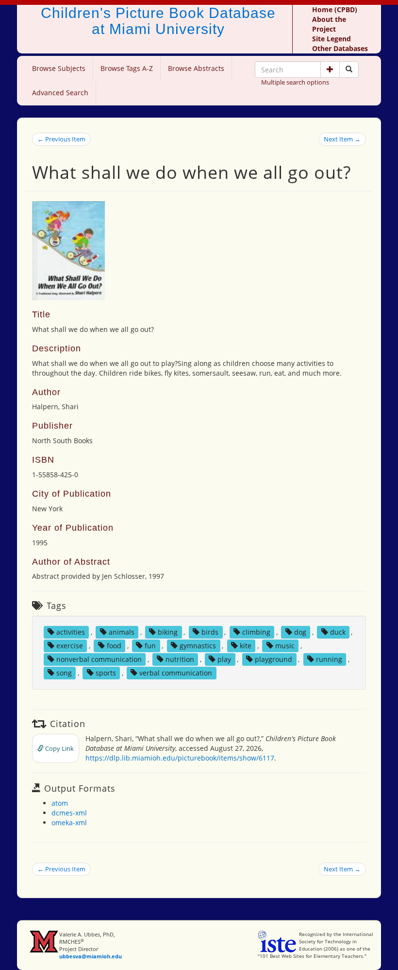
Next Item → (342, 139)
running (329, 659)
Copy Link (59, 748)
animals (121, 632)
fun (150, 645)
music (285, 645)
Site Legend (331, 38)
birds (209, 632)
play (224, 659)
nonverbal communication (99, 659)
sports (106, 672)
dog (300, 632)
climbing (256, 632)
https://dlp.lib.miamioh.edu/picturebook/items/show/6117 (179, 757)
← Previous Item (61, 139)
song (64, 672)
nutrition (180, 659)
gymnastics (198, 645)
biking (168, 632)
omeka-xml (69, 822)
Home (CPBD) (334, 9)
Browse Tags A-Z (126, 68)
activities (70, 632)
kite (245, 645)
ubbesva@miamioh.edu (90, 956)
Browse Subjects (58, 68)
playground (273, 659)
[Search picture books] (349, 69)
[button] (330, 69)
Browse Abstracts (196, 68)
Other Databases (340, 48)
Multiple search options (295, 82)
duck (338, 632)
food (114, 645)
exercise (69, 645)
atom (59, 803)
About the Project (329, 24)
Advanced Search (60, 92)
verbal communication (175, 672)
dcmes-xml (69, 812)
